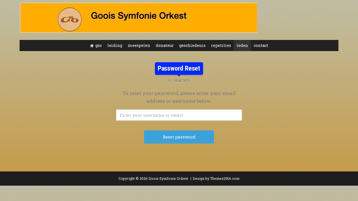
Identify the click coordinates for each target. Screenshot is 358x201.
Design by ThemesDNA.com (216, 178)
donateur (165, 45)
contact (261, 45)
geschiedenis (192, 45)
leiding (114, 45)
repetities (221, 45)
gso (98, 45)
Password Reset (179, 68)
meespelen (139, 45)
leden (242, 45)
